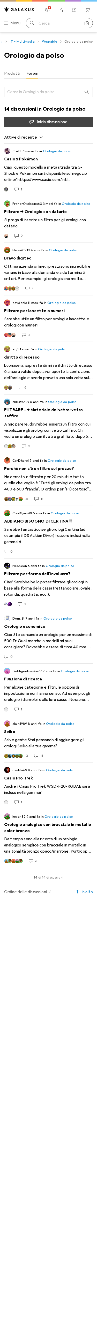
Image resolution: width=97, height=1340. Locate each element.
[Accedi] (61, 10)
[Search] (86, 92)
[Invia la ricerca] (32, 23)
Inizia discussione (52, 121)
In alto (87, 891)
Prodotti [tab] (12, 73)
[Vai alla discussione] (48, 170)
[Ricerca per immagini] (86, 23)
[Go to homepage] (19, 9)
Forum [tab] (32, 73)
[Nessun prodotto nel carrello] (88, 10)
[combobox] (23, 137)
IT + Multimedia (22, 42)
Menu (15, 23)
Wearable (49, 42)
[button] (50, 892)
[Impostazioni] (47, 10)
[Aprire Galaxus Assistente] (74, 10)
